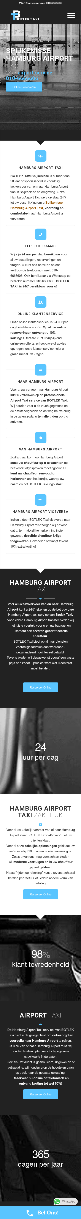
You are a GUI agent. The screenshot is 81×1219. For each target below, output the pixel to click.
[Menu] (69, 15)
